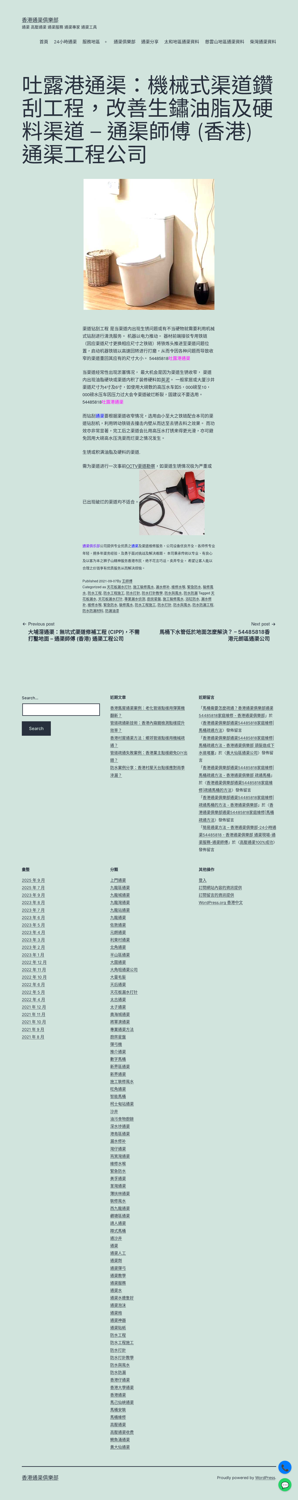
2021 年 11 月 (33, 1014)
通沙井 (116, 1238)
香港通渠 (118, 1395)
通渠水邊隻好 (122, 1298)
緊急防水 (194, 586)
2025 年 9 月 (33, 880)
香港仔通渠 (120, 1380)
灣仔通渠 (118, 1149)
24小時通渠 (65, 42)
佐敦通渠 (118, 925)
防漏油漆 (112, 610)
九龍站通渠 (120, 910)
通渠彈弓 (118, 1268)
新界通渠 (118, 1074)
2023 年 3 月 (33, 940)
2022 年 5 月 (33, 992)
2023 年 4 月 (33, 932)
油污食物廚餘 (122, 1119)
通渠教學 (118, 1275)
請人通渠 (118, 1223)
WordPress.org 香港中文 (221, 902)
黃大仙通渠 (120, 1447)
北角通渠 (118, 947)
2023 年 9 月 (33, 895)
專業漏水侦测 (134, 598)
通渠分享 (150, 42)
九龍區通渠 (120, 887)
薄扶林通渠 (120, 1193)
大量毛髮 (118, 977)
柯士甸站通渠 (122, 1104)
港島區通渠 (120, 1133)
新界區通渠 (120, 1066)
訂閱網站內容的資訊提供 (220, 887)
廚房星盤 (154, 598)
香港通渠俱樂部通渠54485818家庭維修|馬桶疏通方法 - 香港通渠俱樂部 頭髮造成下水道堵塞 (236, 745)
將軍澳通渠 (120, 1022)
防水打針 (133, 592)
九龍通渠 (118, 917)
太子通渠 (118, 1007)
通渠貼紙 (118, 1327)
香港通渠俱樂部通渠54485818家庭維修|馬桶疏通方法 (236, 812)
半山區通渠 (120, 955)
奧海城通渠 (120, 1014)
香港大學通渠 (122, 1387)
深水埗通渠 (120, 1126)
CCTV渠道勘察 (140, 466)
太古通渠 (118, 999)
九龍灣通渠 (120, 902)
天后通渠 (118, 984)
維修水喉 (178, 586)
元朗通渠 (118, 932)
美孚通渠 (118, 1178)
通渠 (114, 1245)
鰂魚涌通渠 (120, 1439)
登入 (203, 880)
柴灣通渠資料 (263, 42)
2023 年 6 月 (33, 917)
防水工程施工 (113, 592)
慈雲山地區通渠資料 (224, 42)
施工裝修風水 (143, 586)
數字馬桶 (118, 1059)
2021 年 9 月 (33, 1029)
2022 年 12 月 (34, 962)
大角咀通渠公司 (124, 969)
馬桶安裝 (118, 1409)
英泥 (165, 379)
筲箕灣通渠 (120, 1156)
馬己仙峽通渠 (122, 1402)
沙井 (114, 1111)
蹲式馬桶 (118, 1231)
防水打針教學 (152, 592)
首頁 (43, 42)
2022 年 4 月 (33, 999)
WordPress (265, 1477)
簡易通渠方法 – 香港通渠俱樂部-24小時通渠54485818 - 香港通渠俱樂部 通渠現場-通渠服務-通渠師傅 (237, 835)
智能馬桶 (118, 1096)
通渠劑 (116, 1260)
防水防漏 (191, 592)
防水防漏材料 (92, 610)
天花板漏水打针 (119, 586)
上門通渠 (118, 880)
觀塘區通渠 (120, 1216)
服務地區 (91, 42)
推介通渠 (118, 1051)
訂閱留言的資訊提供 (216, 895)
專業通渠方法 (122, 1029)
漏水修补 (163, 586)
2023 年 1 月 (33, 955)
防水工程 (95, 592)
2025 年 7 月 (33, 887)
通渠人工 (118, 1253)
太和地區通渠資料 (181, 42)
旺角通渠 (118, 1089)
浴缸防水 (192, 598)
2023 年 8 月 (33, 902)
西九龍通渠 (120, 1208)
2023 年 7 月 (33, 910)
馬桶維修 (118, 1417)
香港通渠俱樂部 (40, 20)
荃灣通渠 (118, 1186)
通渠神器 (118, 1320)
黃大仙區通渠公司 (242, 753)
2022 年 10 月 (34, 977)
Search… (30, 698)
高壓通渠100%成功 (256, 842)
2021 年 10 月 (34, 1022)
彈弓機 (116, 1044)
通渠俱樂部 (124, 42)
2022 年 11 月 (34, 969)
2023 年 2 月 (33, 947)
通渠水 (116, 1290)
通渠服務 (118, 1283)
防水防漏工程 (202, 604)
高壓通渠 (118, 1424)
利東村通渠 (120, 940)
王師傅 (127, 580)
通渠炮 (116, 1313)
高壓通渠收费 (122, 1432)
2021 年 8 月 (33, 1037)
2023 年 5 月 (33, 925)
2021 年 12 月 (34, 1007)
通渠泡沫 (118, 1305)
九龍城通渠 (120, 895)
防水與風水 (173, 592)
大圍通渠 (118, 962)
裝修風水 (126, 604)
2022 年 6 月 (33, 984)
